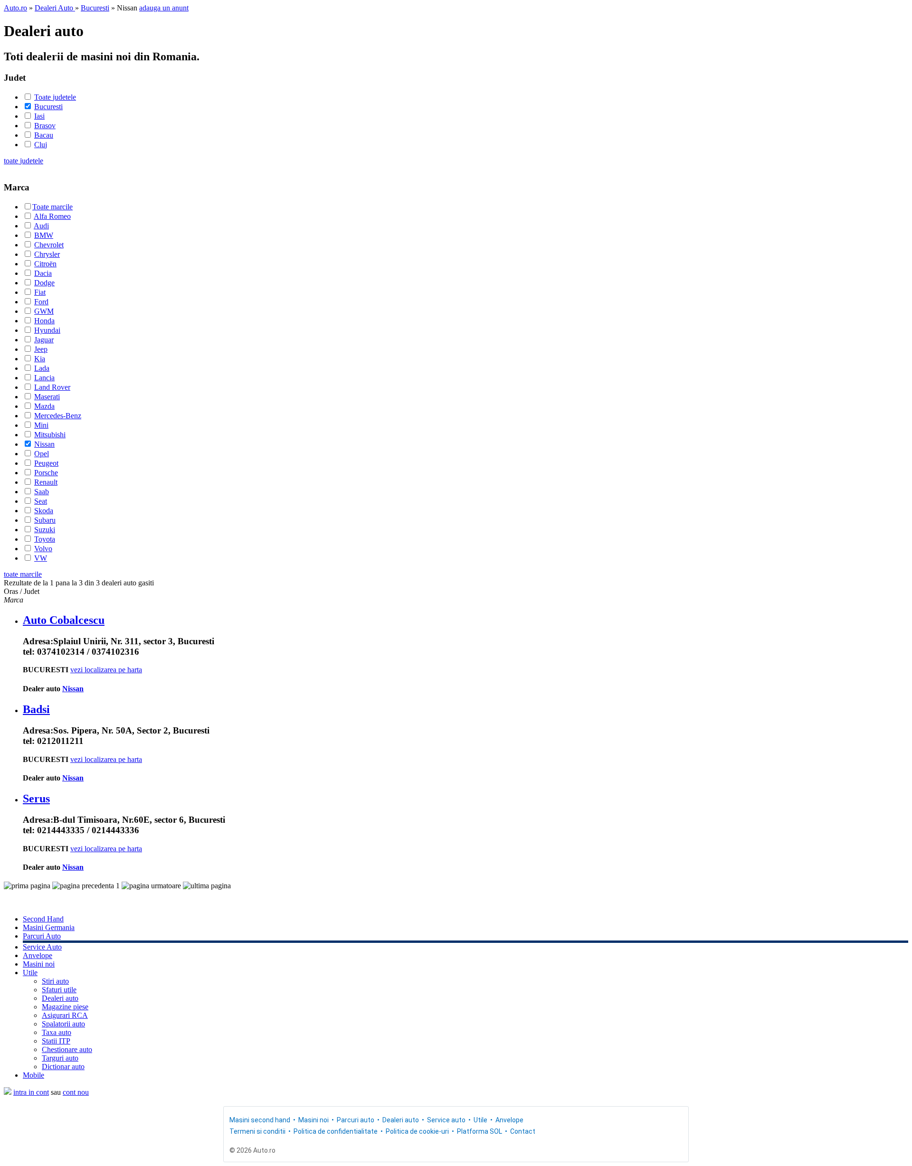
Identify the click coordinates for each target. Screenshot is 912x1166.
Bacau (43, 135)
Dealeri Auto (55, 8)
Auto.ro (15, 8)
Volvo (43, 549)
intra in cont (31, 1092)
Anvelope (37, 955)
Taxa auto (56, 1032)
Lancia (44, 378)
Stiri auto (55, 981)
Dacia (43, 273)
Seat (40, 501)
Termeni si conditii (257, 1131)
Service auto (446, 1120)
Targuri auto (60, 1058)
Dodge (44, 283)
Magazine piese (65, 1007)
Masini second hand (259, 1120)
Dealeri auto (60, 998)
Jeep (41, 349)
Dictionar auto (63, 1067)
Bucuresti (95, 8)
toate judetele (23, 161)
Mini (41, 425)
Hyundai (47, 330)
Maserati (47, 397)
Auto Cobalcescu (63, 620)
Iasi (39, 116)
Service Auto (42, 947)
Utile (30, 973)
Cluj (40, 145)
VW (40, 558)
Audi (41, 226)
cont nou (76, 1092)
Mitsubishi (50, 435)
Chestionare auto (67, 1049)
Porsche (46, 473)
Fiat (40, 292)
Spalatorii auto (63, 1024)
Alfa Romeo (52, 216)
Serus (36, 798)
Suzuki (44, 530)
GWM (44, 311)
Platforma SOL (479, 1131)
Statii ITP (56, 1041)
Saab (41, 492)
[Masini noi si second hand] (7, 1092)
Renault (45, 482)
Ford (41, 302)
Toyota (44, 539)
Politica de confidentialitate (336, 1131)
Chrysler (47, 254)
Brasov (45, 126)
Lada (41, 368)
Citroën (45, 264)
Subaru (45, 520)
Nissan (44, 444)
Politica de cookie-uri (417, 1131)
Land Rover (52, 387)
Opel (41, 454)
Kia (39, 359)
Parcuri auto (355, 1120)
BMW (43, 235)
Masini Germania (49, 927)
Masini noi (39, 964)
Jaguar (44, 340)
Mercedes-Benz (57, 416)
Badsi (36, 709)
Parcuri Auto (42, 936)
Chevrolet (49, 245)
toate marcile (23, 574)
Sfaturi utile (59, 990)
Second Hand (43, 919)
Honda (44, 321)
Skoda (43, 511)
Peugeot (46, 463)
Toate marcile (52, 207)
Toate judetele (55, 97)
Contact (522, 1131)
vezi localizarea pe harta (106, 670)
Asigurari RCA (65, 1015)
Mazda (44, 406)
